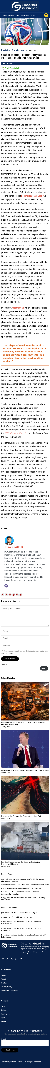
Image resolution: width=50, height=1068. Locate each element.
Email (4, 1039)
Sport (17, 15)
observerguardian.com (11, 1062)
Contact (4, 983)
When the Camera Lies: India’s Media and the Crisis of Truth (25, 770)
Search (4, 664)
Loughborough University (32, 196)
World (33, 15)
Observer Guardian (33, 943)
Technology (25, 15)
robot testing (18, 308)
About (3, 979)
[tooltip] (2, 594)
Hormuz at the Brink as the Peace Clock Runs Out (21, 816)
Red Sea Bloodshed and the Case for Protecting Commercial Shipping (20, 863)
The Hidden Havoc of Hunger (25, 913)
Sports (15, 50)
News (5, 15)
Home (3, 975)
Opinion (11, 15)
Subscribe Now (10, 1050)
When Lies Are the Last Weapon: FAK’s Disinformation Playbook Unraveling (23, 724)
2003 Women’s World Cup (16, 433)
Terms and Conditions (9, 991)
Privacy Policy (6, 987)
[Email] (6, 586)
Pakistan (5, 50)
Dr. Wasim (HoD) (13, 547)
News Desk (5, 922)
